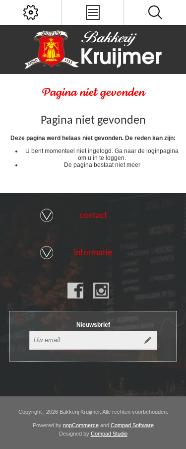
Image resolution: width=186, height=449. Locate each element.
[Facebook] (75, 291)
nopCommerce (81, 425)
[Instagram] (101, 291)
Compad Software (132, 425)
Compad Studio (109, 434)
